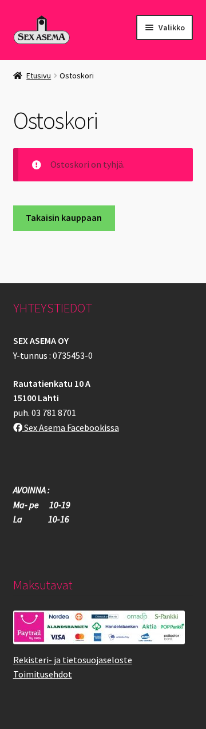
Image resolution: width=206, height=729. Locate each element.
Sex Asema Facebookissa (70, 427)
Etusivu (38, 75)
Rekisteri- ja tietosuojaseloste (72, 659)
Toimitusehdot (42, 674)
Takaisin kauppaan (64, 217)
